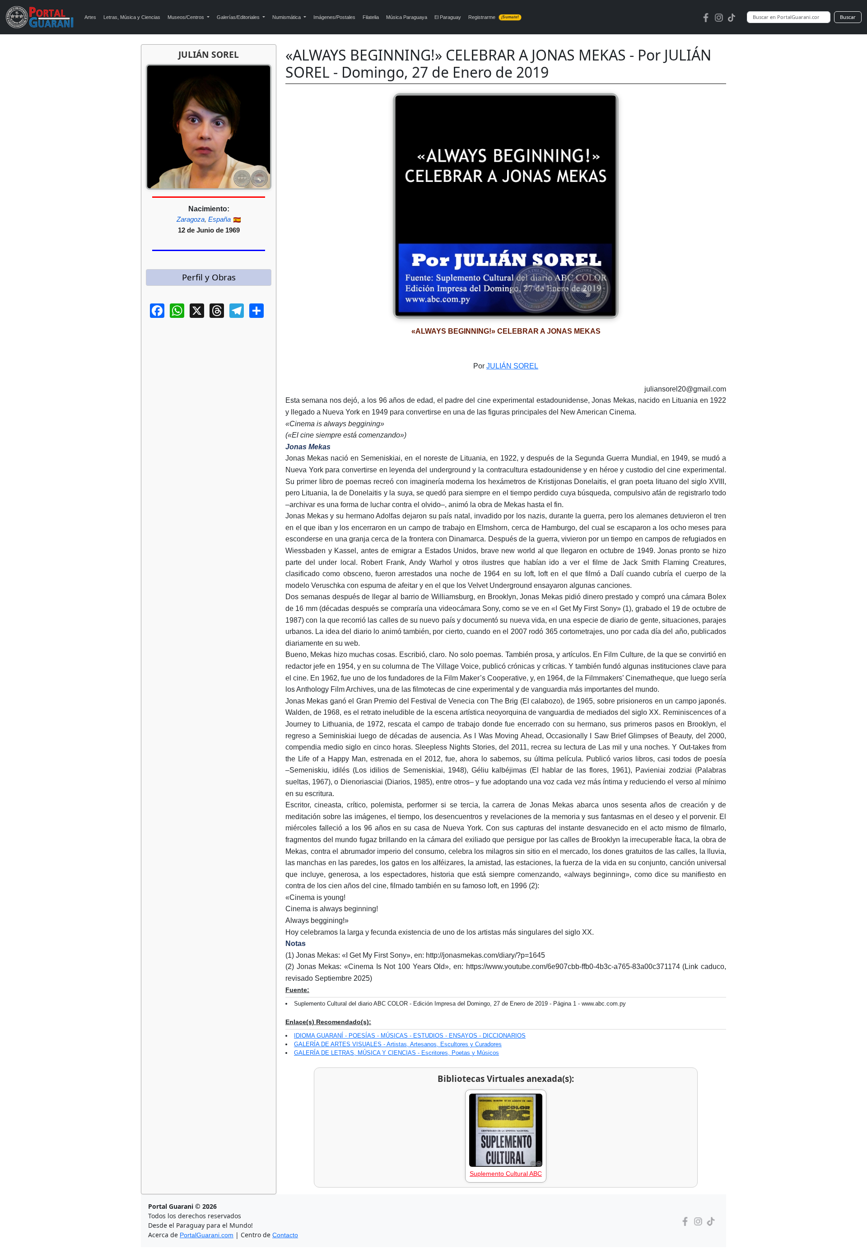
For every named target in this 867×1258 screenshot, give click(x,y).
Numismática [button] (287, 17)
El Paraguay (447, 17)
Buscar (848, 17)
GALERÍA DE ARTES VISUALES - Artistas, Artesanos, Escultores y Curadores (398, 1044)
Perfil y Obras (209, 277)
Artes (90, 17)
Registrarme (493, 17)
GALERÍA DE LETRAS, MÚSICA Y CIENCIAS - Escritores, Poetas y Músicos (396, 1052)
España (219, 219)
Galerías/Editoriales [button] (239, 17)
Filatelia (371, 17)
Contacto (285, 1235)
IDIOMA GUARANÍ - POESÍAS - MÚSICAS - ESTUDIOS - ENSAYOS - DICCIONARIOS (410, 1035)
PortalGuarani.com (206, 1235)
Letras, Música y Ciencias (131, 17)
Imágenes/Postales (334, 17)
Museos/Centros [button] (186, 17)
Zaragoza (191, 219)
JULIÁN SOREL (512, 366)
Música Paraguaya (406, 17)
